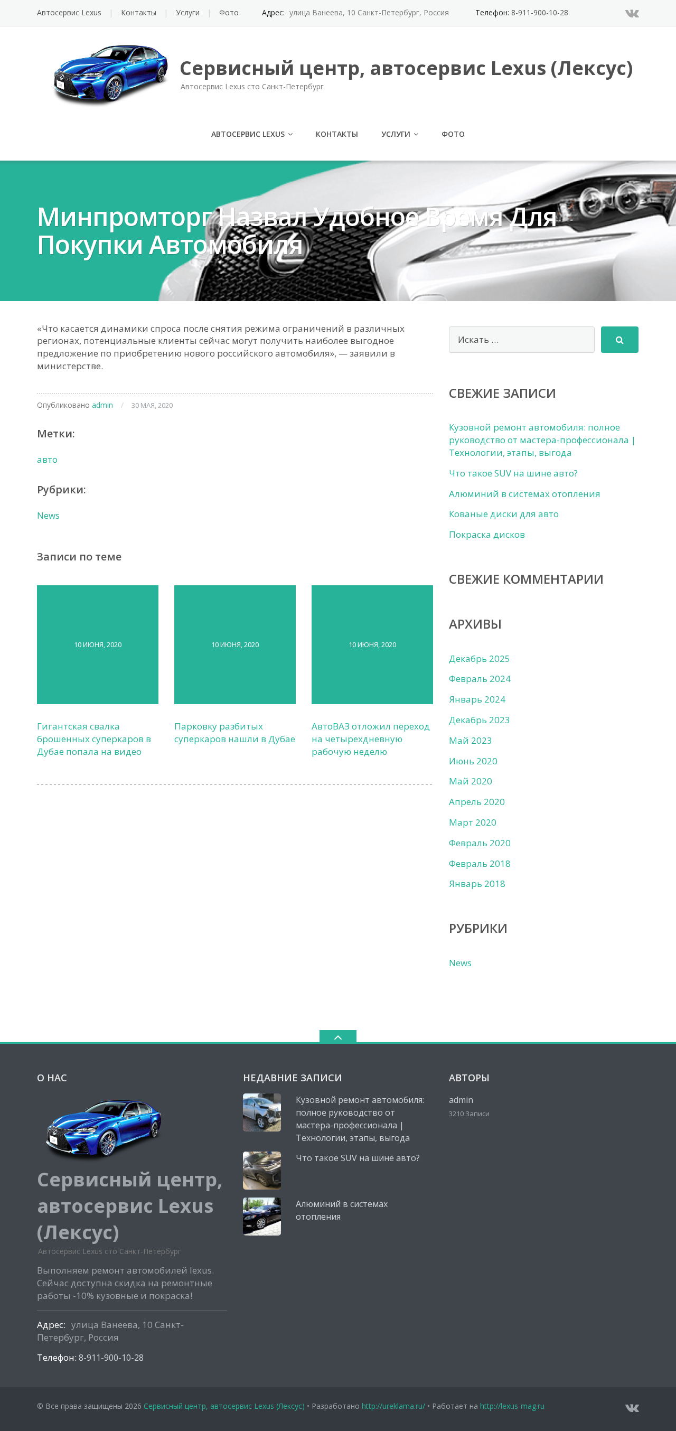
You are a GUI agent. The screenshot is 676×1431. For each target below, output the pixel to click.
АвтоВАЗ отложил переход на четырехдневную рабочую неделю (371, 738)
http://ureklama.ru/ (393, 1406)
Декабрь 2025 (479, 658)
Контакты (138, 12)
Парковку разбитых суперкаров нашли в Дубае (234, 732)
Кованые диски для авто (504, 514)
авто (47, 459)
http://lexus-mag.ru (512, 1406)
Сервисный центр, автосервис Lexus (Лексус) (224, 1406)
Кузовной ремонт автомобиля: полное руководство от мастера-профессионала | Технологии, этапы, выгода (542, 440)
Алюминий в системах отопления (524, 494)
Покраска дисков (487, 534)
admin (102, 405)
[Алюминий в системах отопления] (262, 1217)
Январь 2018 (477, 883)
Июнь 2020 (473, 761)
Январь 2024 (477, 699)
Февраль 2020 (480, 843)
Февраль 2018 (480, 863)
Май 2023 (470, 740)
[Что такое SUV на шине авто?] (262, 1171)
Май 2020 (470, 781)
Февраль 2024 (480, 678)
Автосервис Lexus (69, 12)
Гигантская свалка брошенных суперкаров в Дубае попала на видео (94, 738)
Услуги (188, 12)
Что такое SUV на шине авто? (513, 473)
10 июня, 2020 (97, 644)
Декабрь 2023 (479, 720)
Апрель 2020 (477, 802)
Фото (229, 12)
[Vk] (632, 12)
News (48, 515)
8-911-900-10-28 (539, 12)
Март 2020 (472, 822)
